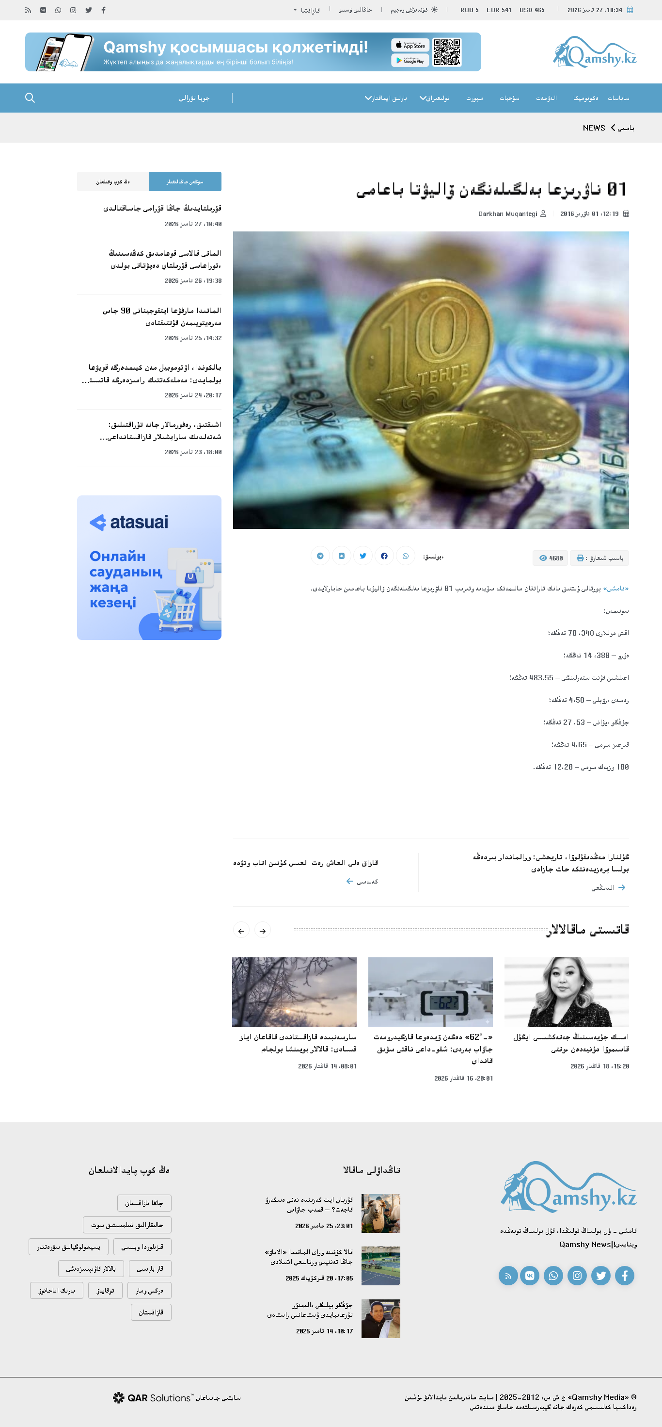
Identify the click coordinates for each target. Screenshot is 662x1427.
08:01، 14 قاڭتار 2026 (327, 1066)
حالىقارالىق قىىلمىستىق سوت (127, 1225)
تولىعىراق (438, 98)
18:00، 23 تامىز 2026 (193, 452)
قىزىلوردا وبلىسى (142, 1247)
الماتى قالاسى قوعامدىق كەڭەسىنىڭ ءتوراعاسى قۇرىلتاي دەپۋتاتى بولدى (165, 259)
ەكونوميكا (586, 98)
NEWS (594, 128)
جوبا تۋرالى (194, 98)
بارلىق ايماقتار (389, 98)
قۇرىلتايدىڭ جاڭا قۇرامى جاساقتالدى (162, 208)
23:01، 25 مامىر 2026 (324, 1226)
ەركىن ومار (149, 1290)
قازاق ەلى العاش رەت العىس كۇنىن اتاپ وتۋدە (305, 863)
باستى (626, 128)
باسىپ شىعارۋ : (603, 558)
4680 (555, 558)
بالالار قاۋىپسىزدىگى (91, 1268)
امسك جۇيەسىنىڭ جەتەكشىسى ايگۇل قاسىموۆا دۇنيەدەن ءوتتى (571, 1043)
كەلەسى (367, 881)
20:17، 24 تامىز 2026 (193, 395)
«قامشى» (616, 588)
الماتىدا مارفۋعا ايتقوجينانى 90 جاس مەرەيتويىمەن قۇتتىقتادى (162, 317)
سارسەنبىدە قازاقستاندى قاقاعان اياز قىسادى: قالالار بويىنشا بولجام (298, 1043)
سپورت (474, 98)
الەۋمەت (546, 98)
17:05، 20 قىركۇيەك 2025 (319, 1278)
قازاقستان (151, 1312)
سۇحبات (510, 98)
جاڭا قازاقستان (144, 1203)
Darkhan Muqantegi (507, 213)
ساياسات (619, 98)
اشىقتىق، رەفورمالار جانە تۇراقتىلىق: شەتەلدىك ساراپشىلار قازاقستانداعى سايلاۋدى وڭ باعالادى (164, 431)
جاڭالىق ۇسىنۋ (355, 10)
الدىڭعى (603, 888)
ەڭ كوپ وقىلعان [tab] (113, 182)
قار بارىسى (150, 1268)
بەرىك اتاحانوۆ (56, 1290)
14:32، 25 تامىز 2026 (193, 338)
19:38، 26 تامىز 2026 (193, 280)
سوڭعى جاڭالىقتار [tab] (185, 182)
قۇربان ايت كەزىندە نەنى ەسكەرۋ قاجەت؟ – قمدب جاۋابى (309, 1205)
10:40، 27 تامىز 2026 (193, 224)
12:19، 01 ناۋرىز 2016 (590, 213)
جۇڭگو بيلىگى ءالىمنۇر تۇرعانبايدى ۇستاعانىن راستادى (310, 1310)
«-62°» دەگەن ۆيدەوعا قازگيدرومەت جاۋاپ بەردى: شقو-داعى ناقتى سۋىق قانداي (433, 1049)
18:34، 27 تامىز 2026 (594, 10)
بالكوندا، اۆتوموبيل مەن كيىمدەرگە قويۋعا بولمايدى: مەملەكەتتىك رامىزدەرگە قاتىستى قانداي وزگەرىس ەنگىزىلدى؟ (153, 374)
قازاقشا (309, 10)
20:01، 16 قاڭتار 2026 (463, 1078)
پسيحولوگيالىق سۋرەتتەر (68, 1247)
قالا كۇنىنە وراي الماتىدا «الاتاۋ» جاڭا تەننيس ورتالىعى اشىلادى (309, 1257)
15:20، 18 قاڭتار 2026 (599, 1066)
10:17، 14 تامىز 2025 (324, 1331)
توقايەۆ (105, 1290)
